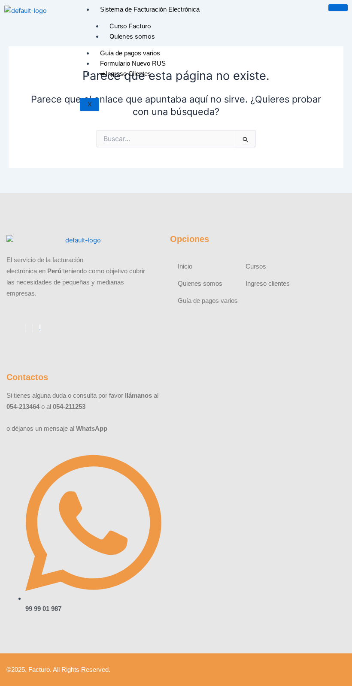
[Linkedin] (40, 328)
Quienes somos (132, 36)
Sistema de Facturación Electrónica (150, 9)
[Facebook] (25, 328)
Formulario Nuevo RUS (133, 63)
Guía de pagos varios (130, 53)
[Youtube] (32, 328)
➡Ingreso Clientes (125, 73)
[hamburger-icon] (338, 7)
